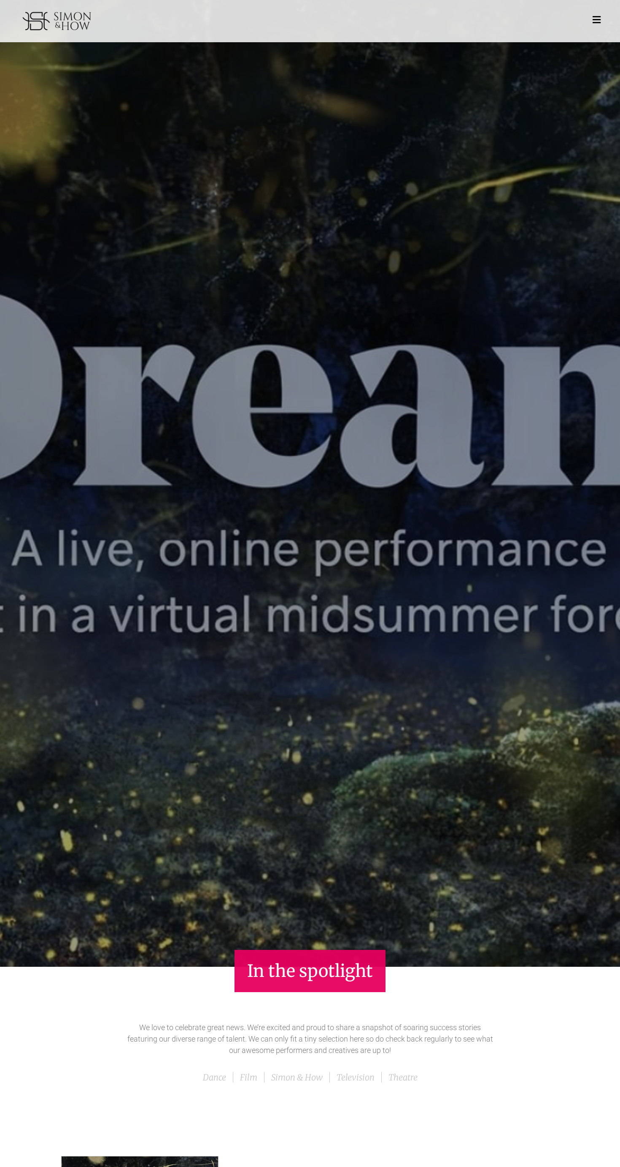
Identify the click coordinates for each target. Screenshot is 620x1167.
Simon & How (297, 1077)
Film (248, 1077)
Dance (214, 1077)
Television (356, 1077)
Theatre (403, 1077)
